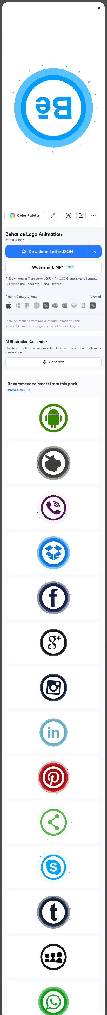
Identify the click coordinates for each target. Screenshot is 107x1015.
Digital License (50, 284)
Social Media (59, 326)
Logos (74, 326)
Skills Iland (17, 240)
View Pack (17, 390)
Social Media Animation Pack (59, 321)
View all (96, 296)
